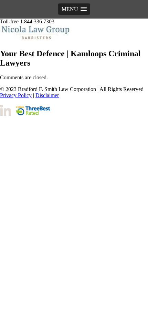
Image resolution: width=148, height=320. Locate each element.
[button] (74, 9)
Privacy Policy (16, 95)
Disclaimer (47, 95)
